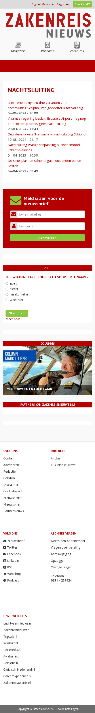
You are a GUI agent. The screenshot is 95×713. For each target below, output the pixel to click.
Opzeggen (58, 560)
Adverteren (11, 465)
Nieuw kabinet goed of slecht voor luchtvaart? (47, 277)
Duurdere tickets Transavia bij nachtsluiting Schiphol (47, 134)
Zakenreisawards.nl (17, 683)
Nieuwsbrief (11, 504)
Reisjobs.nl (11, 663)
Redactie (9, 471)
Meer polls (13, 319)
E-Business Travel (63, 465)
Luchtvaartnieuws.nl (17, 623)
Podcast (13, 580)
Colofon (9, 478)
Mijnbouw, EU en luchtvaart (30, 389)
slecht (14, 289)
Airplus (55, 458)
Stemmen (17, 313)
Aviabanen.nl (12, 656)
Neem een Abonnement (68, 541)
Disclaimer (10, 485)
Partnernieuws (13, 511)
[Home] (47, 24)
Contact (9, 458)
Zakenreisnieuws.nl (16, 630)
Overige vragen (61, 567)
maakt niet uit (20, 294)
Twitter (12, 547)
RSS (10, 567)
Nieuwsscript (12, 498)
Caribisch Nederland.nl (19, 669)
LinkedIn (13, 560)
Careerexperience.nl (17, 676)
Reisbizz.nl (10, 643)
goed (13, 283)
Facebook (14, 554)
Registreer (63, 4)
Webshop (14, 574)
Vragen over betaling (65, 547)
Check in (80, 4)
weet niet (16, 300)
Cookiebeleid (12, 491)
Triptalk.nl (10, 636)
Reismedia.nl (12, 650)
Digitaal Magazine (43, 4)
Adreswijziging (61, 554)
